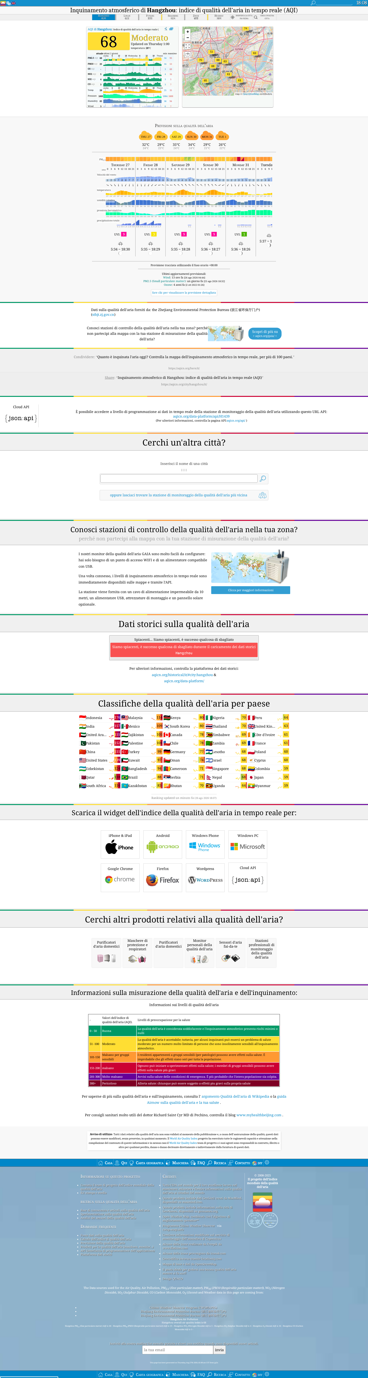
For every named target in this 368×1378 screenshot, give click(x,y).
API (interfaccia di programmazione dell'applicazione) (117, 1250)
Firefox (163, 868)
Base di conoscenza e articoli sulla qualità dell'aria (115, 1210)
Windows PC (247, 835)
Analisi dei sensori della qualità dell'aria (108, 1218)
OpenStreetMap (251, 93)
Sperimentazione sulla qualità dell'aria (107, 1214)
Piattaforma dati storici (96, 1254)
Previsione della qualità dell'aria (102, 1243)
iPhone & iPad (120, 835)
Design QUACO (173, 1278)
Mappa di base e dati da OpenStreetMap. (190, 1264)
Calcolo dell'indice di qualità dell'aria (105, 1239)
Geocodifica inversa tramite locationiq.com (192, 1259)
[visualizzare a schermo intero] (171, 29)
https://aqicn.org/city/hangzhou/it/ (184, 384)
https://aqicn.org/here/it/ (184, 368)
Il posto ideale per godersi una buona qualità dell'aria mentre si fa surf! (199, 1271)
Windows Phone (205, 835)
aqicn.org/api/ (236, 420)
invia (219, 1349)
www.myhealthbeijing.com (259, 1115)
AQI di (100, 29)
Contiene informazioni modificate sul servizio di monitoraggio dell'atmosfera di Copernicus (196, 1237)
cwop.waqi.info (173, 1229)
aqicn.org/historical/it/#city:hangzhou (182, 674)
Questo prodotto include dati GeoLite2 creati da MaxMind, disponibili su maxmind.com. (202, 1200)
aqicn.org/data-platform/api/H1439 (201, 416)
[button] (245, 30)
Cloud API (248, 867)
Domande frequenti (98, 1226)
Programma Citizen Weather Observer (189, 1226)
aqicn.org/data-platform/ (184, 681)
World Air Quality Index (184, 1138)
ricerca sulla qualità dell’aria (108, 1201)
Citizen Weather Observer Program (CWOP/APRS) (183, 1307)
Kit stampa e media (93, 1193)
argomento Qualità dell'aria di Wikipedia (235, 1096)
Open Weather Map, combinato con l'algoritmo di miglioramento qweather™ (196, 1218)
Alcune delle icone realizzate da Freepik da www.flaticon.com (192, 1246)
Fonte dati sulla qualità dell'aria (102, 1235)
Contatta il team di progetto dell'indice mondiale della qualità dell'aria (117, 1187)
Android (163, 835)
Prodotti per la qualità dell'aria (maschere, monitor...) (117, 1247)
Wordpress (205, 868)
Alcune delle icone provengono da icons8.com (194, 1253)
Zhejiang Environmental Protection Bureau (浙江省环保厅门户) (183, 1311)
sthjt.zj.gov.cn (103, 314)
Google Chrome (120, 868)
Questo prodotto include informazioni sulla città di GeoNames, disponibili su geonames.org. (197, 1209)
